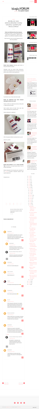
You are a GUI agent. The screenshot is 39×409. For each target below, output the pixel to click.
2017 (29, 281)
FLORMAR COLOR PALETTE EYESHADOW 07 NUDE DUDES (33, 250)
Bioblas (6, 171)
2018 (29, 187)
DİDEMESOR (9, 290)
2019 (29, 185)
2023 (29, 179)
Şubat (30, 204)
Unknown (9, 231)
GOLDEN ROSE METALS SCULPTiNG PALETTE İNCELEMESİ (33, 219)
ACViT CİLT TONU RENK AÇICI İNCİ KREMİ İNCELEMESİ (33, 240)
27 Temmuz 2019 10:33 (10, 351)
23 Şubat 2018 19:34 (10, 282)
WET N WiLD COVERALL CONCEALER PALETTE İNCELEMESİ (33, 272)
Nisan (30, 201)
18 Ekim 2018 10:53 (12, 253)
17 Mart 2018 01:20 (10, 314)
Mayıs (30, 200)
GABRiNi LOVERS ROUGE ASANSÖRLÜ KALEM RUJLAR (33, 264)
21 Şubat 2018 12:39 (10, 273)
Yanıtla (22, 240)
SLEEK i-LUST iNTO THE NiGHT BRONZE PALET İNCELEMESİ (33, 277)
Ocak (30, 279)
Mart (30, 203)
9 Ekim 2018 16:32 (12, 338)
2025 (29, 176)
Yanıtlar (8, 334)
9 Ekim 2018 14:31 (10, 326)
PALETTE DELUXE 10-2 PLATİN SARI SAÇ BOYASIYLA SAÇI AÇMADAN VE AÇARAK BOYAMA (32, 107)
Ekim (30, 192)
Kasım (30, 190)
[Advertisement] (13, 191)
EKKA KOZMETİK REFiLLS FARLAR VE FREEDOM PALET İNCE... (33, 259)
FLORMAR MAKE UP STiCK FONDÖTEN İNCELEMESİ (32, 254)
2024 (29, 177)
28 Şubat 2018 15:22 (10, 301)
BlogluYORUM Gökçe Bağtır (16, 209)
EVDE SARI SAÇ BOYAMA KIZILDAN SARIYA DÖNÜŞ (34, 121)
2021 (29, 182)
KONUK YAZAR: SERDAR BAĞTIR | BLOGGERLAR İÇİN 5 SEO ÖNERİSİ (32, 80)
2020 (29, 184)
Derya (8, 281)
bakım (13, 19)
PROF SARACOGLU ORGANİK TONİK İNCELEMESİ (32, 229)
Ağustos (30, 195)
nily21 (8, 299)
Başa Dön (34, 407)
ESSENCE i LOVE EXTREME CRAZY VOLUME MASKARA (33, 245)
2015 (29, 284)
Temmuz (30, 196)
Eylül (30, 193)
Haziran (30, 198)
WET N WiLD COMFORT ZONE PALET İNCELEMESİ (33, 214)
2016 (29, 282)
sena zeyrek (10, 271)
